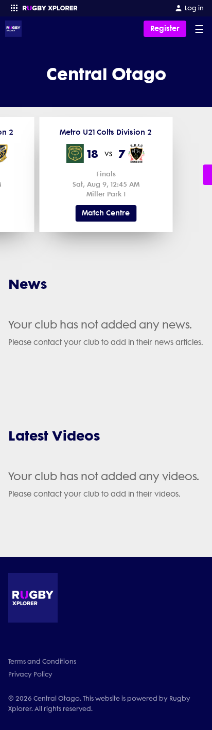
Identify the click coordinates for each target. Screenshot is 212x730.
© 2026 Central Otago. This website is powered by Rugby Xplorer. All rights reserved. (99, 703)
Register (165, 28)
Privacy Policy (30, 674)
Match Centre (106, 213)
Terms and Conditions (42, 661)
